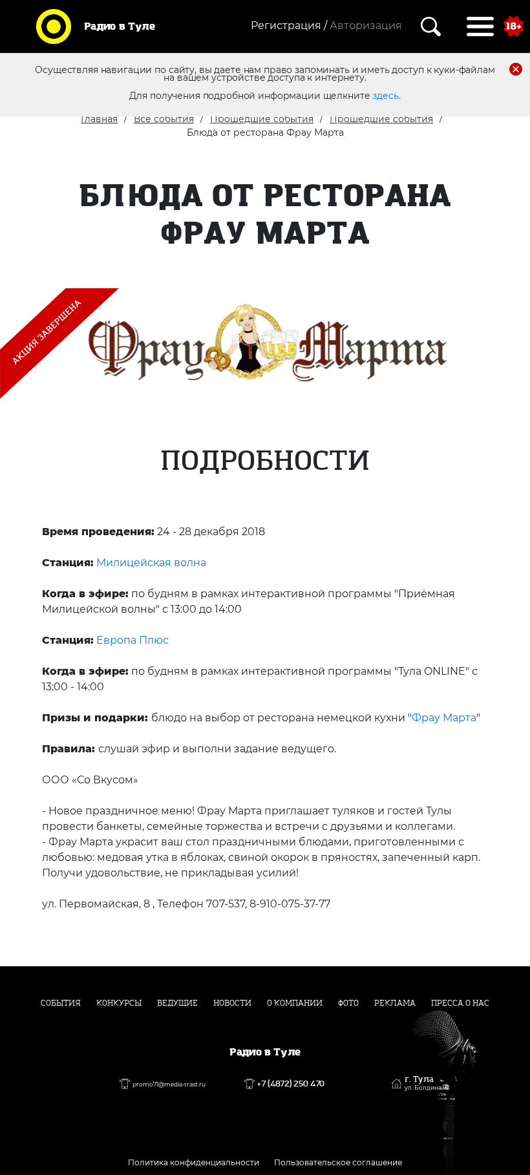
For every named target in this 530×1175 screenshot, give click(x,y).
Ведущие (177, 1003)
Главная (99, 119)
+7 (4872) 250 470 (290, 1084)
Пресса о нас (460, 1003)
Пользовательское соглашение (338, 1162)
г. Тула (427, 1083)
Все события (164, 119)
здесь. (386, 95)
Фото (348, 1003)
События (61, 1003)
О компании (295, 1003)
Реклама (395, 1003)
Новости (232, 1003)
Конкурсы (119, 1003)
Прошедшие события (261, 119)
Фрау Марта (444, 718)
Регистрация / (289, 25)
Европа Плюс (132, 640)
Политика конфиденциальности (193, 1162)
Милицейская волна (151, 562)
